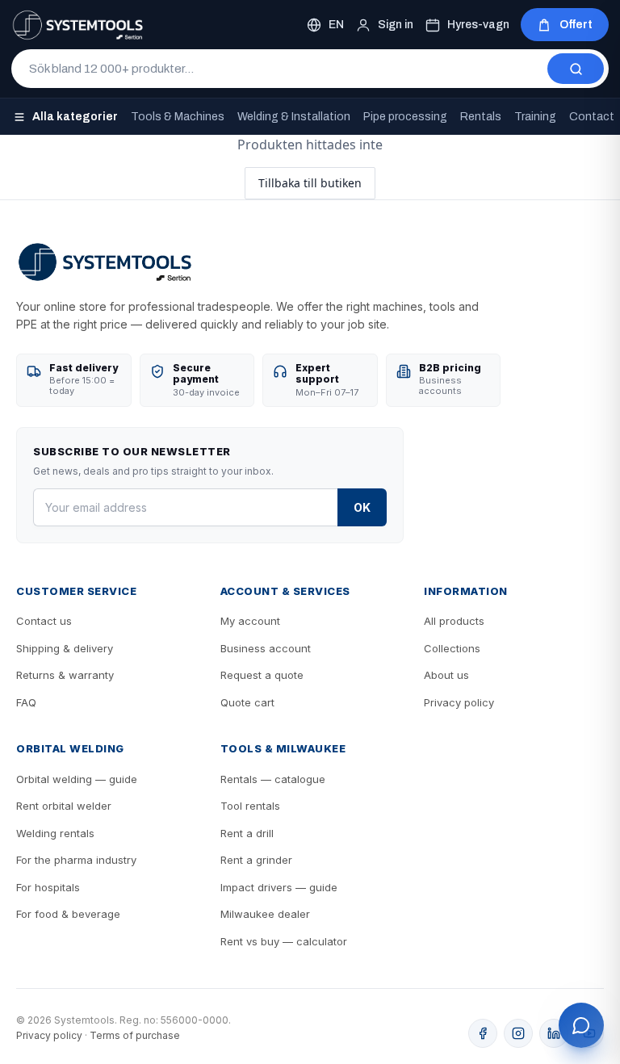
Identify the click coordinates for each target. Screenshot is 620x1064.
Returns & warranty (65, 674)
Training (535, 117)
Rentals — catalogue (272, 779)
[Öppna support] (581, 1025)
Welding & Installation (293, 117)
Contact (591, 117)
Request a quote (262, 674)
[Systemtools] (78, 25)
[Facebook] (482, 1033)
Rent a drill (247, 833)
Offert (576, 25)
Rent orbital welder (63, 805)
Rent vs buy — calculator (283, 941)
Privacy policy (459, 702)
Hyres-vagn (478, 25)
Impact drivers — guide (278, 887)
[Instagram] (518, 1033)
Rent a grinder (256, 859)
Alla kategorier (75, 117)
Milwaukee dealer (265, 913)
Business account (265, 648)
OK (362, 507)
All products (454, 620)
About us (446, 674)
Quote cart (247, 702)
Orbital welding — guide (76, 779)
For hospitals (48, 887)
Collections (452, 648)
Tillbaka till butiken (310, 183)
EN (336, 25)
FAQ (26, 702)
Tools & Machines (177, 117)
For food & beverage (68, 913)
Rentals (480, 117)
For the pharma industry (76, 859)
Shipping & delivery (64, 648)
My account (250, 620)
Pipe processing (405, 117)
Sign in (395, 25)
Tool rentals (250, 805)
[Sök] (575, 68)
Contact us (44, 620)
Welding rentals (55, 833)
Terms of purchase (135, 1035)
